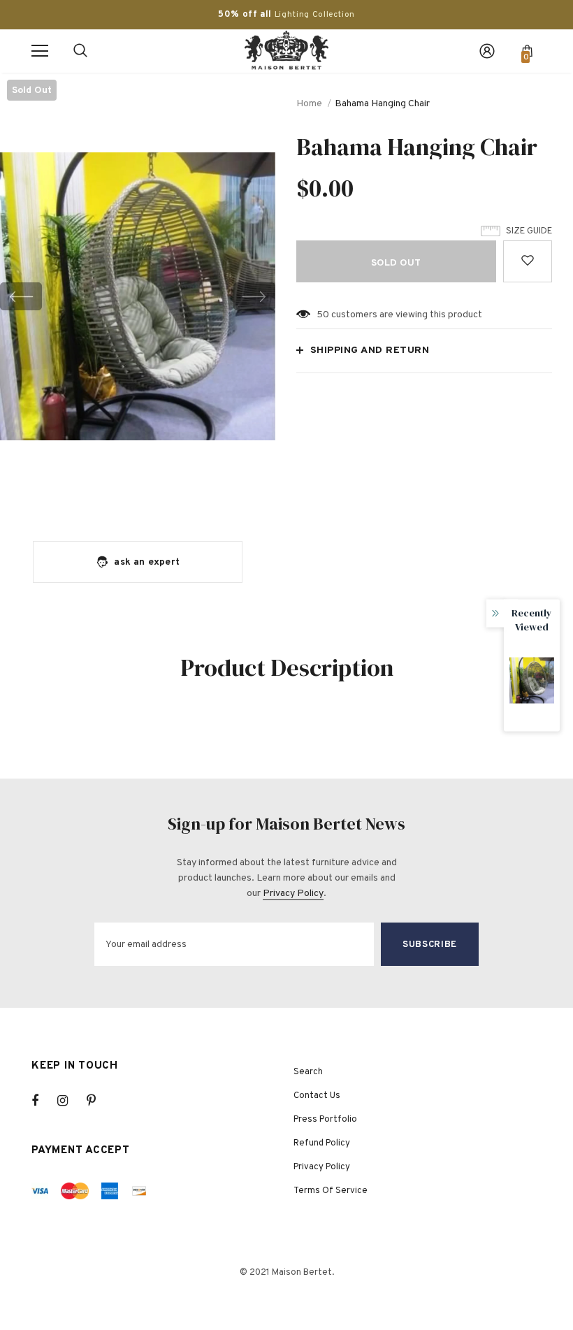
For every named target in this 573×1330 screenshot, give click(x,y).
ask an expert (147, 562)
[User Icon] (487, 51)
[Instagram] (69, 1100)
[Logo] (286, 50)
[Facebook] (44, 1100)
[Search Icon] (80, 51)
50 (323, 315)
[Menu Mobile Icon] (39, 51)
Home (309, 104)
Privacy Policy (293, 893)
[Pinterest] (99, 1100)
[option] (137, 296)
